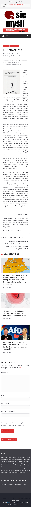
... (10, 53)
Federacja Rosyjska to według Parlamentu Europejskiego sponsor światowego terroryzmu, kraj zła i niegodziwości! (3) (16, 245)
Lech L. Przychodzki (7, 60)
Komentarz (5, 373)
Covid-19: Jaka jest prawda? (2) (13, 237)
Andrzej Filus (18, 56)
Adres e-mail (5, 403)
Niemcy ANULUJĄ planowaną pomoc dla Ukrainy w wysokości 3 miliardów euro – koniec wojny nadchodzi (15, 345)
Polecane (6, 46)
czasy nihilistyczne (7, 58)
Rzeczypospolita (14, 46)
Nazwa (4, 395)
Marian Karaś (16, 60)
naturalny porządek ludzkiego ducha (11, 62)
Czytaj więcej (22, 472)
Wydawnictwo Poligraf (17, 64)
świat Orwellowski (7, 64)
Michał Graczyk (23, 60)
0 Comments (16, 53)
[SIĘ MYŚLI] (3, 36)
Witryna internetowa (8, 411)
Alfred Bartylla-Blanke (9, 56)
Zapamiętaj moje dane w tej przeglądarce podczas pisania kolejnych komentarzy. (14, 424)
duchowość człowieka (17, 58)
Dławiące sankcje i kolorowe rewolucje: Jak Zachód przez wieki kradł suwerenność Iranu (14, 313)
